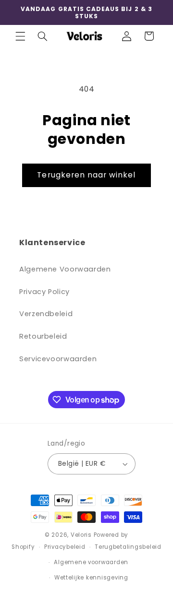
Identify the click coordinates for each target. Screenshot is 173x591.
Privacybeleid (65, 547)
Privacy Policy (44, 291)
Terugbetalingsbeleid (128, 547)
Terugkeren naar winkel (86, 174)
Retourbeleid (43, 336)
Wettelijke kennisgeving (91, 577)
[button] (20, 36)
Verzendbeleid (46, 314)
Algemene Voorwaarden (65, 269)
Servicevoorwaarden (58, 359)
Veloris (81, 535)
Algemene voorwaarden (91, 562)
